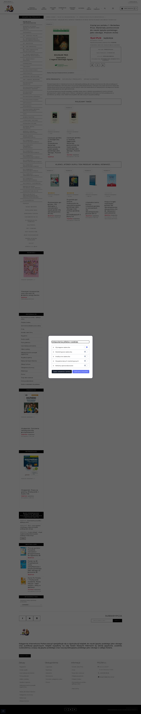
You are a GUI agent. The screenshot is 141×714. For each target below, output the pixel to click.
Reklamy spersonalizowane (64, 365)
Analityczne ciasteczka (62, 356)
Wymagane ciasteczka (62, 347)
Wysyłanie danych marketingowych (67, 361)
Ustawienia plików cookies (65, 342)
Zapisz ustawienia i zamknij (61, 371)
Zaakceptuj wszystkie (81, 371)
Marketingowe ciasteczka (63, 352)
